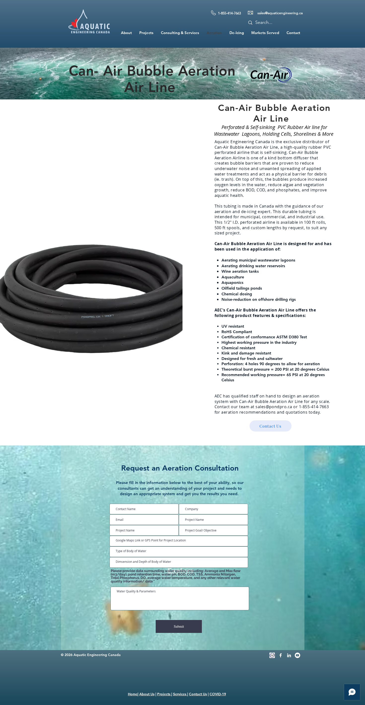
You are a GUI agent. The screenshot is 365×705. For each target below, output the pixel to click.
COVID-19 (218, 694)
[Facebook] (280, 655)
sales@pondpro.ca (274, 406)
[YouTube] (297, 655)
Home (133, 694)
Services (180, 694)
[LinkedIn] (289, 655)
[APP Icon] (272, 655)
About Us (146, 694)
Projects (164, 694)
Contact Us (198, 694)
